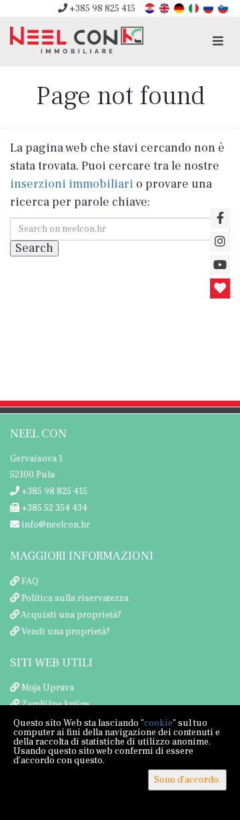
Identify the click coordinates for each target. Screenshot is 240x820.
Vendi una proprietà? (65, 632)
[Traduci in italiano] (195, 7)
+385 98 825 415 (101, 9)
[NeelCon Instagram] (220, 242)
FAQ (30, 582)
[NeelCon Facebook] (220, 218)
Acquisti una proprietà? (71, 615)
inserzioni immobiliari (71, 184)
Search (34, 248)
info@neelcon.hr (54, 525)
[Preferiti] (220, 288)
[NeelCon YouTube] (220, 265)
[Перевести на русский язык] (209, 7)
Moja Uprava (47, 688)
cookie (158, 723)
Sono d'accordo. (187, 780)
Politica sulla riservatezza (75, 598)
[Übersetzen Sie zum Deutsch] (180, 7)
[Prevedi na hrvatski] (151, 7)
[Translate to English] (165, 7)
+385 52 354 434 (53, 508)
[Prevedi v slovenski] (224, 7)
